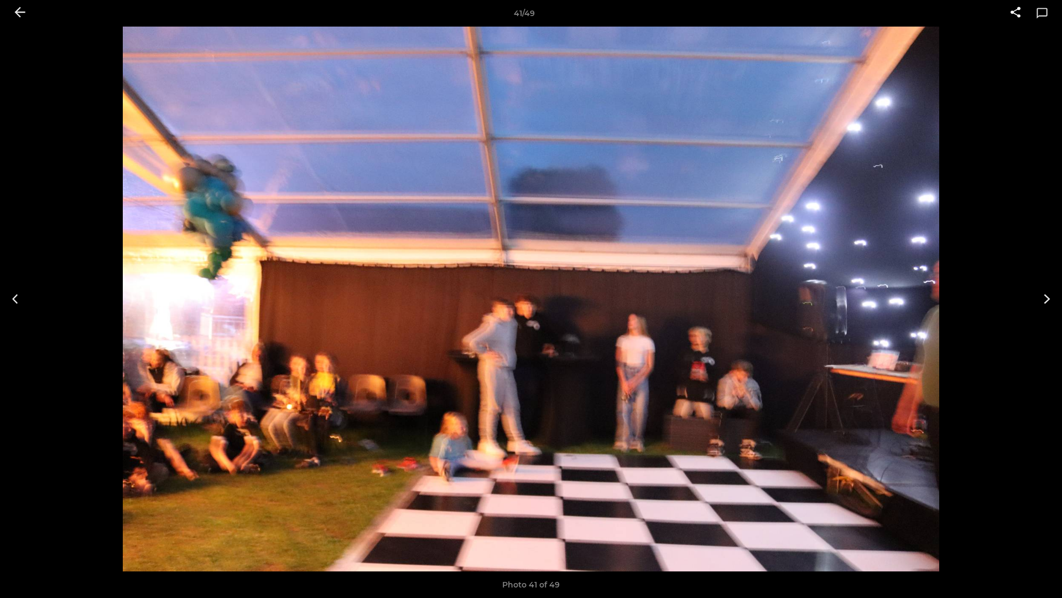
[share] (1015, 13)
